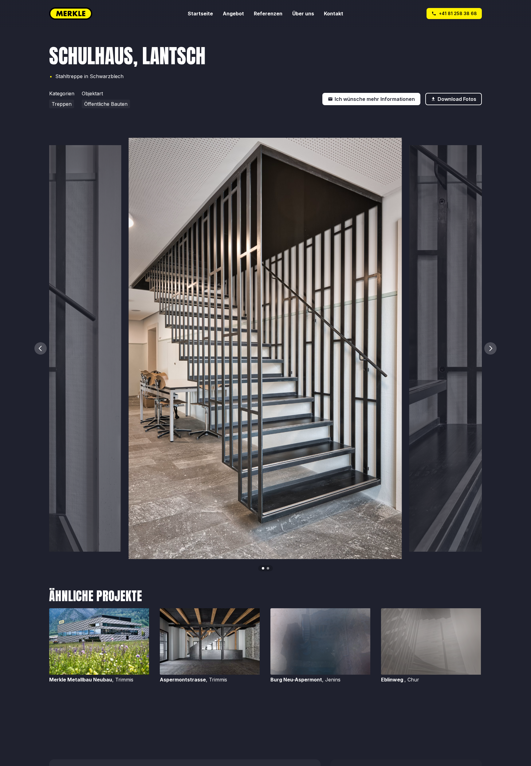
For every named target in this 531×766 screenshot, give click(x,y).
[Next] (490, 348)
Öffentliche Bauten (106, 104)
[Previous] (40, 348)
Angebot (233, 13)
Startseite (200, 13)
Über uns (303, 13)
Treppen (62, 104)
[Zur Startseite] (118, 13)
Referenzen (268, 13)
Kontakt (333, 13)
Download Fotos (457, 99)
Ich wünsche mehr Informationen (375, 99)
